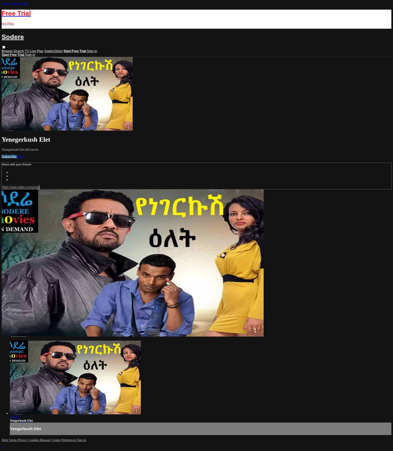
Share (21, 156)
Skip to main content (15, 3)
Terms (13, 440)
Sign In (30, 55)
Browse (8, 51)
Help (5, 440)
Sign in (92, 51)
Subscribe (9, 156)
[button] (3, 47)
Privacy (23, 440)
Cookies (34, 440)
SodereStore (53, 51)
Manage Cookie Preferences (58, 440)
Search (19, 51)
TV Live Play (34, 51)
